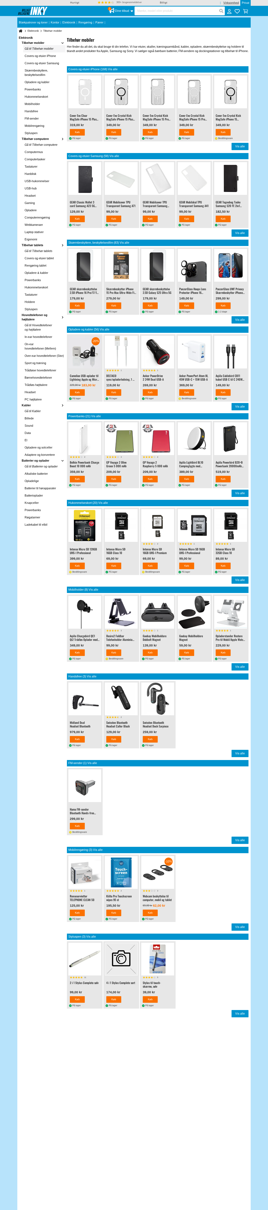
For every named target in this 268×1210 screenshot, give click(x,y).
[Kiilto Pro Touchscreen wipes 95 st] (121, 872)
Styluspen (31, 133)
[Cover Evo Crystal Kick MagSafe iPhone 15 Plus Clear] (121, 92)
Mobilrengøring (34, 125)
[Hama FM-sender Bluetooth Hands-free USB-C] (84, 785)
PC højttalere (33, 399)
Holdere (30, 302)
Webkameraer (34, 224)
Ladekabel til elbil (36, 524)
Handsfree (31, 111)
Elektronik (33, 30)
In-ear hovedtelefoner (38, 336)
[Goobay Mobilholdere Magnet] (194, 612)
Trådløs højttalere (36, 384)
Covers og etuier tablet (39, 258)
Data (28, 433)
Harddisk (30, 173)
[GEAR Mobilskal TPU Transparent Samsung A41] (194, 178)
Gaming (30, 203)
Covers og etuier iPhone (40, 55)
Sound (29, 425)
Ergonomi (31, 239)
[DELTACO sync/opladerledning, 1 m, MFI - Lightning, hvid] (121, 352)
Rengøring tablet (35, 265)
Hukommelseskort (36, 96)
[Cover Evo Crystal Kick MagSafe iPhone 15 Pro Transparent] (194, 92)
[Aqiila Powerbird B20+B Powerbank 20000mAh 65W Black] (230, 438)
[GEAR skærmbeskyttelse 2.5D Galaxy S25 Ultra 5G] (157, 265)
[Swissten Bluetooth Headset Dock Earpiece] (157, 699)
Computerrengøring (37, 217)
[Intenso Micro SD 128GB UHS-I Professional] (84, 525)
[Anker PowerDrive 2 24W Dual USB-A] (157, 352)
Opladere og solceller (38, 447)
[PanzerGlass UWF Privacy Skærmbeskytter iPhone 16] (230, 265)
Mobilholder (32, 104)
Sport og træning (35, 363)
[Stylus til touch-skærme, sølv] (157, 959)
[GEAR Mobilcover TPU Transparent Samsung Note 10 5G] (157, 178)
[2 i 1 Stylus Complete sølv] (84, 959)
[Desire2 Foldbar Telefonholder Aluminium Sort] (121, 612)
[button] (120, 2)
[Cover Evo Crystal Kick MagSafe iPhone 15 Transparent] (230, 92)
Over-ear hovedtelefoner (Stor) (44, 355)
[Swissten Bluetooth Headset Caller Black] (121, 699)
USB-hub (31, 188)
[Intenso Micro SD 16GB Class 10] (121, 525)
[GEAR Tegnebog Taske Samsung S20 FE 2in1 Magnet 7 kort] (230, 178)
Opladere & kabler (36, 272)
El (26, 440)
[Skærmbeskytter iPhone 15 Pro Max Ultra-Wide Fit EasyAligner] (121, 265)
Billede (29, 418)
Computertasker (35, 159)
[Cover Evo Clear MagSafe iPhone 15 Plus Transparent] (84, 92)
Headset (30, 195)
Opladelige (32, 481)
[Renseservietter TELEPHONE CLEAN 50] (84, 872)
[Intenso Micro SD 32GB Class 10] (230, 525)
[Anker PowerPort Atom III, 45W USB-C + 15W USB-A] (194, 352)
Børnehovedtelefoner (38, 377)
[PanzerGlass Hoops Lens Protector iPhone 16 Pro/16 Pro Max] (194, 265)
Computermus (34, 152)
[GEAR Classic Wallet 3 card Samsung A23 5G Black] (84, 178)
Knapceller (32, 502)
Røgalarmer (32, 517)
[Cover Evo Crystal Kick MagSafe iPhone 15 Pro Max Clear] (157, 92)
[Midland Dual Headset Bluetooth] (84, 699)
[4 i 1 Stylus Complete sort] (121, 959)
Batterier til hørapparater (40, 488)
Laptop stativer (34, 232)
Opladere (31, 210)
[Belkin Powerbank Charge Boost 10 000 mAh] (84, 438)
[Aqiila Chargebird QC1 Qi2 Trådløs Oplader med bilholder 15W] (84, 612)
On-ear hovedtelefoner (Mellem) (40, 346)
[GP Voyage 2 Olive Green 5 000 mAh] (121, 438)
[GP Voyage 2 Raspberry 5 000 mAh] (157, 438)
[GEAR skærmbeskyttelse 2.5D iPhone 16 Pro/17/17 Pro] (84, 265)
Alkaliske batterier (36, 473)
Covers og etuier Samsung (42, 63)
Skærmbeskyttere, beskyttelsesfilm (36, 72)
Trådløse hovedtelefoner (40, 370)
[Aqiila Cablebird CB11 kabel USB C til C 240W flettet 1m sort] (230, 352)
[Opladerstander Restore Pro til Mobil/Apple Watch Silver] (230, 612)
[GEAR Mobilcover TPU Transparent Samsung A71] (121, 178)
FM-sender (32, 118)
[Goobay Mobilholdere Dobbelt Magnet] (157, 612)
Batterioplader (34, 495)
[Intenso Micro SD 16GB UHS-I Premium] (157, 525)
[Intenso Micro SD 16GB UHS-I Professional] (194, 525)
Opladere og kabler (37, 82)
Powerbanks (33, 89)
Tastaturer (31, 166)
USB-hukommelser (37, 181)
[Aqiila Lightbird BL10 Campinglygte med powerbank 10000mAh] (194, 438)
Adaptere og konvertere (40, 454)
